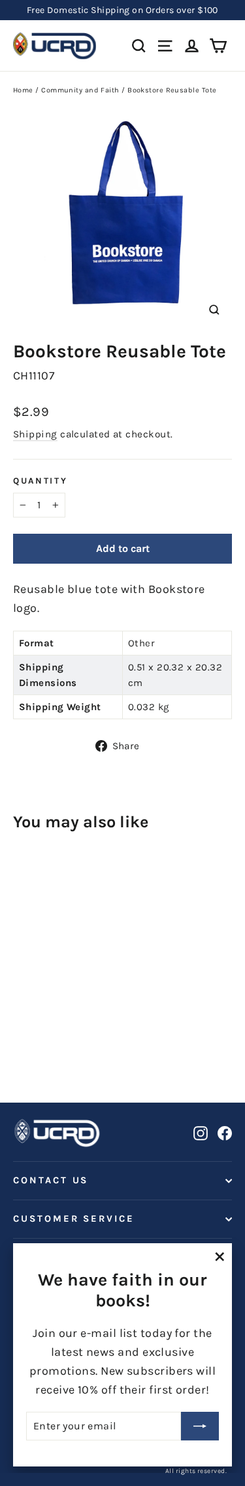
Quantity (40, 481)
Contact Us (50, 1180)
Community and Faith (80, 90)
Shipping (35, 434)
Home (23, 90)
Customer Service (74, 1218)
